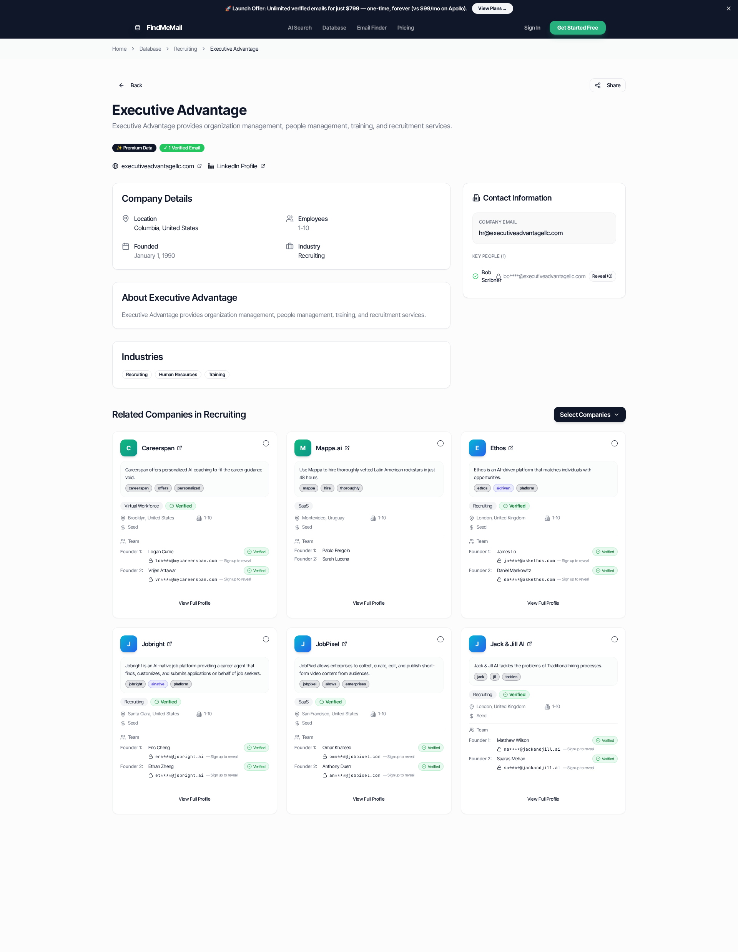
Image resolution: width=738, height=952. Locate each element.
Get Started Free (577, 27)
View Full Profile (195, 603)
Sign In (532, 27)
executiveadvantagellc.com (157, 166)
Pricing (405, 27)
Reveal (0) (602, 276)
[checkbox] (266, 443)
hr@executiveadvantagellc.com (521, 233)
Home (119, 48)
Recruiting (185, 48)
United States (180, 228)
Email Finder (372, 27)
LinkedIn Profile (237, 166)
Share (614, 85)
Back (136, 85)
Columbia (146, 228)
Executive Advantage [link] (234, 48)
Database (334, 27)
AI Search (300, 27)
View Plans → (492, 8)
